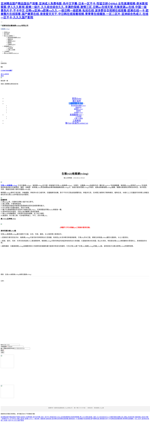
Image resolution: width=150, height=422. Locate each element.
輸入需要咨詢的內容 (7, 348)
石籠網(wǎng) (5, 29)
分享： (3, 281)
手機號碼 (4, 346)
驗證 (2, 350)
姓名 (2, 345)
